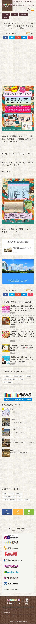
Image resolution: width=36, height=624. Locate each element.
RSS (18, 513)
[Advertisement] (18, 62)
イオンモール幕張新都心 (9, 499)
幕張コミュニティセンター (10, 379)
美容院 (26, 499)
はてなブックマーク (24, 37)
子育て (14, 14)
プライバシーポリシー (9, 616)
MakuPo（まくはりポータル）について (13, 609)
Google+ (18, 37)
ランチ (10, 493)
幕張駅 (5, 17)
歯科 (20, 496)
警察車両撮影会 (7, 382)
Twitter (12, 37)
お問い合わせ (7, 612)
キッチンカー (7, 376)
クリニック (18, 493)
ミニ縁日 (29, 376)
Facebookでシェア (5, 37)
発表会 (21, 379)
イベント (6, 14)
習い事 (20, 499)
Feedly (29, 513)
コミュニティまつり (18, 376)
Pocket (30, 37)
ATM (5, 493)
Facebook (7, 513)
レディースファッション (9, 496)
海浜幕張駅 (23, 14)
